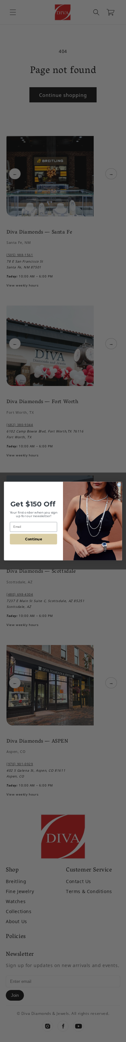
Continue (33, 539)
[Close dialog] (119, 484)
